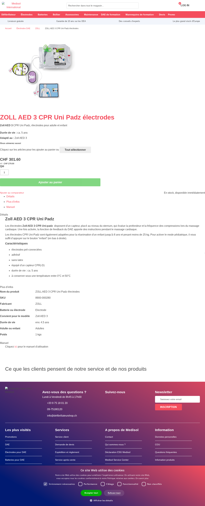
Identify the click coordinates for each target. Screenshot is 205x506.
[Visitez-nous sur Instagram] (127, 399)
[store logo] (11, 5)
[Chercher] (135, 6)
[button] (102, 500)
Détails (10, 196)
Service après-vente (65, 460)
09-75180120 (54, 409)
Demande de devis (64, 444)
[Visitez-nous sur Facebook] (108, 399)
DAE (7, 444)
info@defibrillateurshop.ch (62, 415)
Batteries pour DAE (15, 460)
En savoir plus (142, 478)
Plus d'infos (13, 201)
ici (16, 346)
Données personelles (165, 437)
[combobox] (103, 5)
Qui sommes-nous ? (115, 444)
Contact (109, 437)
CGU (157, 444)
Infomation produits (165, 460)
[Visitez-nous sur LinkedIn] (117, 399)
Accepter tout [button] (91, 492)
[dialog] (102, 486)
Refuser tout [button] (114, 492)
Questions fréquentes (166, 452)
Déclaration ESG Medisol (117, 452)
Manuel (10, 207)
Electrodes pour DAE (15, 452)
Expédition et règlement (67, 452)
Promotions (11, 437)
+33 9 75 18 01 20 (57, 403)
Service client (62, 437)
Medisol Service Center (117, 460)
